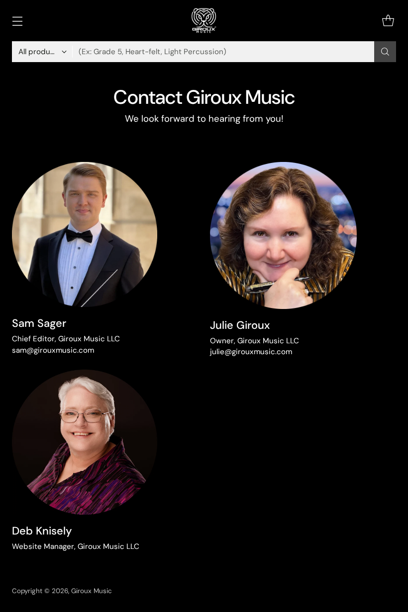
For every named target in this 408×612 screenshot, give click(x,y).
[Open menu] (17, 20)
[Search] (385, 51)
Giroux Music (91, 591)
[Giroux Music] (204, 20)
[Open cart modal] (388, 20)
